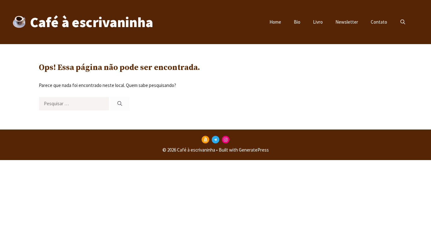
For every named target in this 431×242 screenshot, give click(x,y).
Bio (297, 22)
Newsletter (346, 22)
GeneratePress (254, 150)
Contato (379, 22)
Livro (318, 22)
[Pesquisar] (119, 104)
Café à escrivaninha (91, 22)
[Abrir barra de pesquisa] (402, 22)
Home (275, 22)
